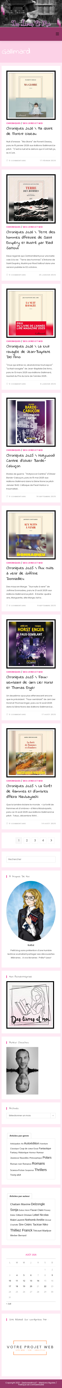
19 (24, 1286)
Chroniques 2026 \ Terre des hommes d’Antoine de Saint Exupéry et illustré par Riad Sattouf (30, 240)
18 (17, 1286)
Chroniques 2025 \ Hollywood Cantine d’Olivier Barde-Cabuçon (30, 461)
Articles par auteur (20, 1196)
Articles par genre (19, 1135)
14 (38, 1280)
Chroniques (13, 123)
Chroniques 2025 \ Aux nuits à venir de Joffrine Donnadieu (30, 573)
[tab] (19, 1135)
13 (31, 1280)
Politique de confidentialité (31, 1384)
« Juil (8, 1303)
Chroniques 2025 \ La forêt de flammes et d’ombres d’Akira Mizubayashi (29, 791)
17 (10, 1286)
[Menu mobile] (57, 34)
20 (31, 1286)
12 (24, 1280)
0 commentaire (17, 160)
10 (10, 1280)
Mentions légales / (48, 1382)
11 (17, 1280)
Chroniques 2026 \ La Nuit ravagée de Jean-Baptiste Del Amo (28, 352)
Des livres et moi (33, 123)
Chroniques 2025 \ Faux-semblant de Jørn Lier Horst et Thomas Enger (29, 683)
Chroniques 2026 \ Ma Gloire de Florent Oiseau (29, 131)
